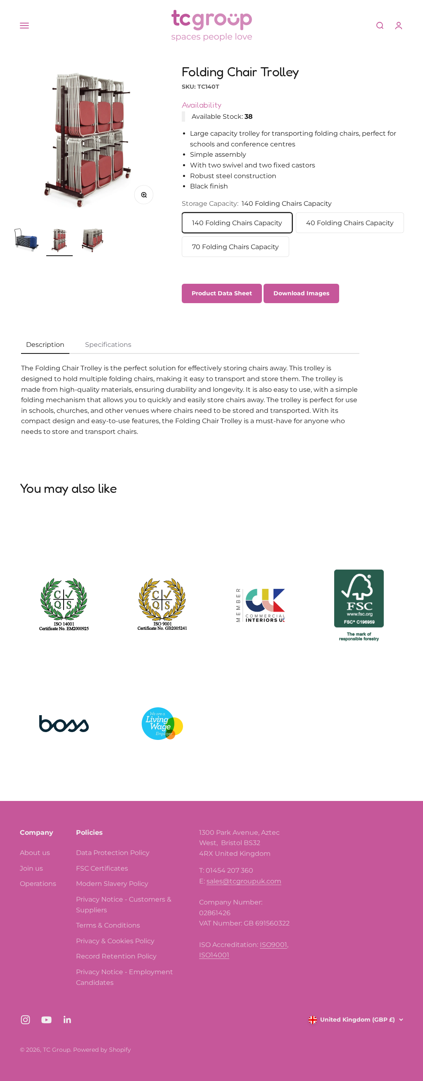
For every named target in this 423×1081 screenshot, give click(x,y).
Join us (31, 868)
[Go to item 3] (92, 241)
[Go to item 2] (59, 241)
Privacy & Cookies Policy (115, 941)
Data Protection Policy (113, 853)
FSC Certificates (102, 868)
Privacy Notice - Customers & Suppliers (123, 904)
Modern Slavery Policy (112, 884)
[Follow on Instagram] (25, 1019)
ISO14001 (214, 955)
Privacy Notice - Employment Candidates (124, 977)
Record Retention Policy (116, 956)
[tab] (45, 345)
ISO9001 (273, 945)
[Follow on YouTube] (46, 1019)
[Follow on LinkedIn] (67, 1019)
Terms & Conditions (108, 925)
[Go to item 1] (26, 241)
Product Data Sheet (222, 293)
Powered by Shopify (102, 1049)
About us (35, 853)
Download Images (301, 293)
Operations (38, 884)
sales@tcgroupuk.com (244, 881)
